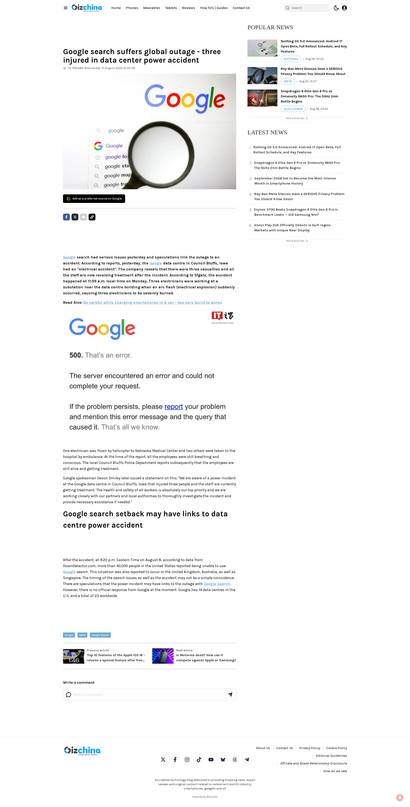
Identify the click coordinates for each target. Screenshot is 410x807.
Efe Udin (77, 68)
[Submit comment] (230, 695)
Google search (217, 583)
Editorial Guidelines (331, 756)
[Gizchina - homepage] (87, 7)
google (69, 635)
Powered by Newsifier (205, 796)
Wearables (151, 8)
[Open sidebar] (65, 7)
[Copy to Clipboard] (92, 217)
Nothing (291, 59)
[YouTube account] (211, 759)
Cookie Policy (336, 748)
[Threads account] (234, 759)
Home (116, 8)
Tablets (171, 8)
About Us (263, 748)
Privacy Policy (309, 748)
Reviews (188, 8)
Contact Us (241, 8)
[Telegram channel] (246, 759)
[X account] (163, 759)
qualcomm (293, 109)
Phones (132, 8)
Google (69, 257)
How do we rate (335, 771)
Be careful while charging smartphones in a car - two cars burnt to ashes (152, 302)
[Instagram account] (187, 759)
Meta (288, 81)
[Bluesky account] (223, 759)
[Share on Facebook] (66, 217)
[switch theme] (336, 8)
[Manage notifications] (400, 797)
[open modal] (344, 7)
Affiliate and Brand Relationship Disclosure (313, 763)
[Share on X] (75, 217)
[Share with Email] (83, 217)
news (82, 635)
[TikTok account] (199, 759)
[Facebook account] (175, 759)
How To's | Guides (214, 8)
